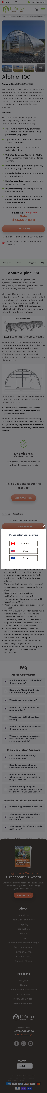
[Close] (43, 526)
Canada (25, 543)
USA (25, 551)
